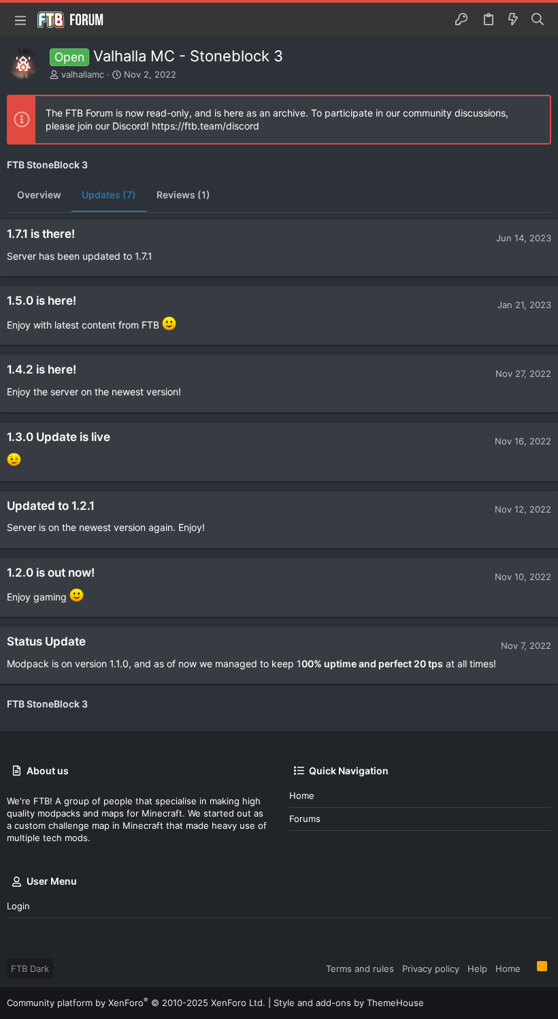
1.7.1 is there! (41, 234)
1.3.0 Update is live (58, 437)
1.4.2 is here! (41, 369)
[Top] (529, 968)
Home (301, 795)
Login (18, 905)
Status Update (46, 641)
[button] (20, 19)
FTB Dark (30, 968)
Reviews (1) (183, 194)
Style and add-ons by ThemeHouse (349, 1002)
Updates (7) (109, 194)
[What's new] (513, 19)
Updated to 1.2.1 (51, 506)
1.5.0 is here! (41, 300)
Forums (305, 818)
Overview (39, 194)
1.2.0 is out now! (51, 572)
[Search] (538, 19)
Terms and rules (360, 968)
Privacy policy (430, 968)
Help (477, 968)
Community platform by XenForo (136, 1002)
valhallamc (82, 74)
